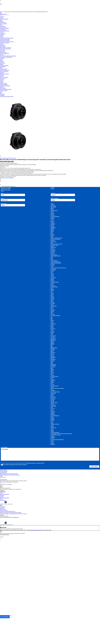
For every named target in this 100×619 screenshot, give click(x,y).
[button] (1, 476)
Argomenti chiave (3, 27)
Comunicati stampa (3, 23)
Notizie (1, 499)
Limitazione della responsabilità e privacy (7, 511)
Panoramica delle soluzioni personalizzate (8, 55)
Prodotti (1, 35)
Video (1, 24)
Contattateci (2, 34)
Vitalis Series (2, 26)
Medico (1, 67)
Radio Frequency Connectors (5, 47)
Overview (1, 17)
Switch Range (2, 46)
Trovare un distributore (9, 177)
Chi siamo (2, 16)
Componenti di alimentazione (5, 48)
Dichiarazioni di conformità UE (5, 89)
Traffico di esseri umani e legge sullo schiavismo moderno (10, 512)
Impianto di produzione (4, 19)
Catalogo (1, 81)
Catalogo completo (3, 83)
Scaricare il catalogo (4, 517)
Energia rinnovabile (3, 69)
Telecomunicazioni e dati (4, 70)
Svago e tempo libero (4, 71)
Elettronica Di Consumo (4, 73)
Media (1, 20)
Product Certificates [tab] (3, 471)
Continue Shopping (3, 534)
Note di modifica (3, 88)
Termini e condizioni (3, 510)
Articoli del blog (3, 22)
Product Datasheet (3, 472)
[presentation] (0, 155)
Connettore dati (3, 29)
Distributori (2, 75)
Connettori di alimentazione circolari (6, 38)
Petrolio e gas (2, 63)
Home (1, 11)
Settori (1, 59)
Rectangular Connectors (4, 42)
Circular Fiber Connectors (5, 40)
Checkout (7, 534)
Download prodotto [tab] (3, 470)
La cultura (2, 32)
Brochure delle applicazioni (5, 85)
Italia (1, 3)
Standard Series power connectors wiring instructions (10, 474)
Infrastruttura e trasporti (4, 65)
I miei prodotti (2, 50)
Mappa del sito (2, 509)
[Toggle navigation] (6, 14)
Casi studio (2, 58)
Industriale (2, 61)
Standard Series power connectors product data (9, 473)
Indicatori (1, 44)
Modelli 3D (2, 87)
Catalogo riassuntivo (4, 84)
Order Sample (2, 177)
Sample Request (3, 52)
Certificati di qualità (3, 90)
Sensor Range (2, 45)
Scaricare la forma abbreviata (13, 517)
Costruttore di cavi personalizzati (6, 57)
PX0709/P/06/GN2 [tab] (3, 479)
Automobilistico (3, 66)
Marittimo (1, 64)
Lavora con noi (2, 33)
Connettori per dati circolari (5, 39)
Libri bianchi (2, 94)
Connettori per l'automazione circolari (7, 41)
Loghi (1, 91)
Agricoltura (2, 72)
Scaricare (2, 496)
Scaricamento (2, 78)
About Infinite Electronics (4, 30)
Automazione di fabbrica (4, 28)
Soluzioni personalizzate (4, 53)
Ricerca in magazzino (4, 77)
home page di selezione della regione (36, 530)
